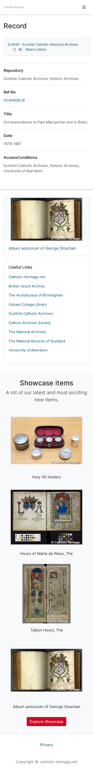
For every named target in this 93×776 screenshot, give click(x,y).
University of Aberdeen (28, 350)
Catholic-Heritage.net (27, 277)
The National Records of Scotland (37, 341)
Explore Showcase (46, 721)
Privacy (46, 744)
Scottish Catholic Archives (31, 313)
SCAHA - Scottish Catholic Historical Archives (43, 44)
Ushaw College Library (28, 304)
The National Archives (27, 332)
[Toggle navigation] (84, 7)
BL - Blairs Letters (32, 49)
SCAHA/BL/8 (14, 100)
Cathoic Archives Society (30, 322)
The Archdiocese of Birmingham (36, 295)
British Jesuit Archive (27, 286)
